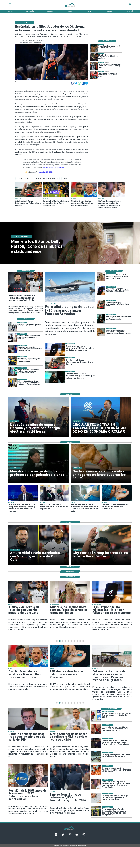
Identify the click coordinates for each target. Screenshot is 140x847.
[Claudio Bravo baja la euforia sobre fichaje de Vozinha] (94, 57)
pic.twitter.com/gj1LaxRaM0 (53, 167)
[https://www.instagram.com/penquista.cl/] (70, 835)
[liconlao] (101, 318)
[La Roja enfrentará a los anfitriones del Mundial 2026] (94, 75)
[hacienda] (96, 729)
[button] (23, 178)
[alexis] (94, 48)
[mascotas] (101, 332)
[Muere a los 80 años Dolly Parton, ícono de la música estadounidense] (101, 276)
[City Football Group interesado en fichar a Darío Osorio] (101, 304)
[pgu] (28, 786)
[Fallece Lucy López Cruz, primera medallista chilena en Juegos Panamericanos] (12, 383)
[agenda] (96, 743)
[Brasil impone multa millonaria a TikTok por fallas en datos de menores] (101, 290)
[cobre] (96, 770)
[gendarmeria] (96, 811)
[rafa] (96, 784)
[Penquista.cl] (9, 5)
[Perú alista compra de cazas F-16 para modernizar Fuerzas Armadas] (70, 301)
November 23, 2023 (45, 172)
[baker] (96, 757)
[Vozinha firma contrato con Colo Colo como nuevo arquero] (12, 337)
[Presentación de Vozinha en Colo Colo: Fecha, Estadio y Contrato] (94, 66)
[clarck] (12, 326)
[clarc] (12, 349)
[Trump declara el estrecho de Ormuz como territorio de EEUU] (96, 716)
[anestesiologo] (96, 798)
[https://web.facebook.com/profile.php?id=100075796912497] (56, 835)
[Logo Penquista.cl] (70, 8)
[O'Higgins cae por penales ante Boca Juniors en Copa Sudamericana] (12, 360)
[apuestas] (12, 371)
